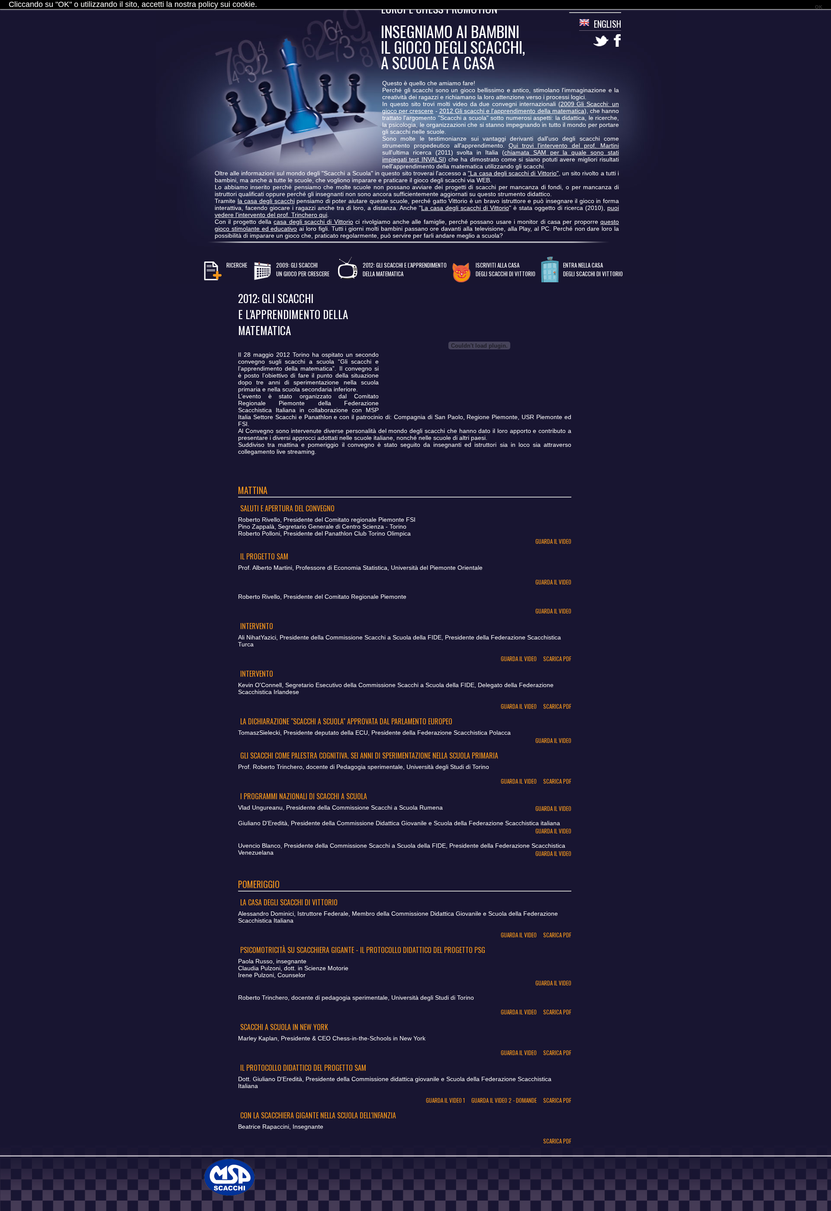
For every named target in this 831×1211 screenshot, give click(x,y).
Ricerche (236, 265)
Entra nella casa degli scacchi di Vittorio (593, 269)
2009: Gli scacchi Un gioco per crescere (302, 269)
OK (818, 7)
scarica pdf (557, 658)
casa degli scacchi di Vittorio (313, 221)
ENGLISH (607, 23)
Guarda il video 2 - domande (504, 1100)
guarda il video (553, 541)
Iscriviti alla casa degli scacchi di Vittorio (505, 269)
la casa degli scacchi (266, 200)
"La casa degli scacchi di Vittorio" (513, 173)
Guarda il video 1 (445, 1100)
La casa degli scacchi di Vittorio (465, 207)
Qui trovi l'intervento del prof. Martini (564, 145)
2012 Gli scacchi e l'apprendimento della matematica (511, 110)
